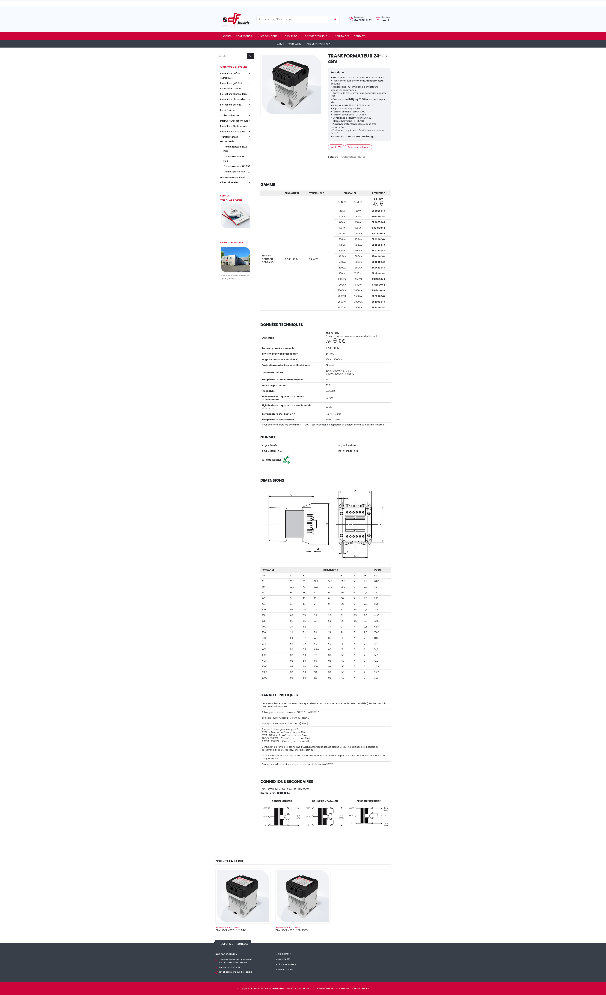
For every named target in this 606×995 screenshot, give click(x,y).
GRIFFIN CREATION (361, 988)
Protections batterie (230, 104)
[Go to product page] (243, 895)
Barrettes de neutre (230, 88)
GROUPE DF (291, 36)
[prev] (382, 56)
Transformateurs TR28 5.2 (236, 166)
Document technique (358, 147)
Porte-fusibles (227, 110)
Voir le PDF (336, 147)
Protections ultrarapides (232, 99)
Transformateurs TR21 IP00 (234, 159)
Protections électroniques (233, 126)
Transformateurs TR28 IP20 (352, 157)
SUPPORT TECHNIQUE (316, 36)
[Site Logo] (235, 20)
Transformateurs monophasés (229, 139)
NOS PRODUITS (244, 36)
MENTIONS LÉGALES (324, 988)
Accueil (280, 43)
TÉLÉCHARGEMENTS (287, 964)
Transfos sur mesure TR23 (236, 171)
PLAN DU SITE (343, 988)
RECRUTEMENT (284, 954)
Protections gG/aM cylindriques (230, 75)
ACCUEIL (227, 36)
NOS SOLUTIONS (268, 36)
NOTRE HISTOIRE (285, 969)
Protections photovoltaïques (235, 94)
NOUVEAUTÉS (342, 36)
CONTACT (359, 36)
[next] (387, 56)
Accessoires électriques (232, 177)
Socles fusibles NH (229, 115)
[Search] (335, 19)
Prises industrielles (229, 182)
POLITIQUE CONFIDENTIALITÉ (299, 988)
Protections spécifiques (232, 131)
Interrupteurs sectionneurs (234, 120)
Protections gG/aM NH (231, 83)
